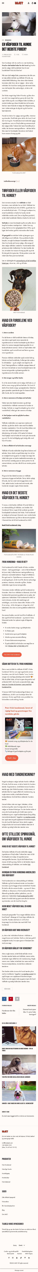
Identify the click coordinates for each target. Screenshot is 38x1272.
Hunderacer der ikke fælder (8, 1012)
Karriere (19, 1253)
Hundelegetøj (6, 1173)
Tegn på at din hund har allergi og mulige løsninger (16, 1077)
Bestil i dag (12, 758)
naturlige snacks (28, 974)
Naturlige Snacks (7, 1169)
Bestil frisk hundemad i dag (11, 525)
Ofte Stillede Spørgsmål (8, 1197)
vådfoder (7, 989)
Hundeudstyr (5, 1177)
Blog (3, 1210)
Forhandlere (5, 1202)
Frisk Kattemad (6, 1182)
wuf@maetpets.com (7, 1143)
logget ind (14, 1116)
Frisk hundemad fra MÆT (25, 896)
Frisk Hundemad (6, 1165)
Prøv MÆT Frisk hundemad (12, 654)
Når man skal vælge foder (10, 75)
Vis (18, 181)
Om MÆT (5, 1214)
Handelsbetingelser (27, 1251)
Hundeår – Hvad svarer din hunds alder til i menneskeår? (17, 1103)
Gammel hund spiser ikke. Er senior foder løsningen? (29, 1011)
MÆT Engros (29, 1253)
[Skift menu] (3, 3)
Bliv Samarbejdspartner (8, 1206)
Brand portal (10, 1253)
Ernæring (8, 40)
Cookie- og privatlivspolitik (11, 1251)
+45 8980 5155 (7, 1145)
